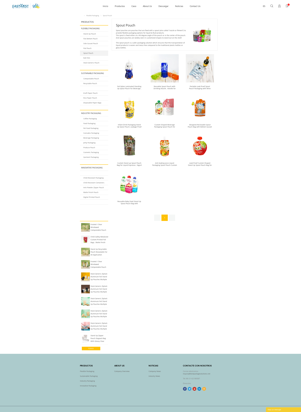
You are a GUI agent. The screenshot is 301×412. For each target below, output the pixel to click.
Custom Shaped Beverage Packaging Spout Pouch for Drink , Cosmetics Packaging (165, 127)
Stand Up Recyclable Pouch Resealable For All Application (99, 252)
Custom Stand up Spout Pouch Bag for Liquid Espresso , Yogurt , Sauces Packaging (129, 165)
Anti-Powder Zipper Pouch (93, 187)
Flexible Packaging (92, 15)
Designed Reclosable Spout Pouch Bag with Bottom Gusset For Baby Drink (200, 127)
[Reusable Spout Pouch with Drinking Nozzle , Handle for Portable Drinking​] (164, 68)
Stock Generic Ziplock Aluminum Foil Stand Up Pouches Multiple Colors (99, 277)
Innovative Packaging (92, 167)
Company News (155, 371)
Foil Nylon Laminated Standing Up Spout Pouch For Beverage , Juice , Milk (129, 88)
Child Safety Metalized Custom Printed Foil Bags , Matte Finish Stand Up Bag (99, 240)
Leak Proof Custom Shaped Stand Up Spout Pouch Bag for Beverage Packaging (200, 165)
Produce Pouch (89, 147)
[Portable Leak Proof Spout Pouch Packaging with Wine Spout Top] (200, 68)
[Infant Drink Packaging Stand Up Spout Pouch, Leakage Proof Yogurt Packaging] (129, 107)
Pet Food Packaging (90, 128)
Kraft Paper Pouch (90, 93)
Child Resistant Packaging (93, 178)
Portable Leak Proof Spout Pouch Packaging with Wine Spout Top (200, 88)
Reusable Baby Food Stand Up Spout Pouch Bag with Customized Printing (129, 203)
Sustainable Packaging (92, 73)
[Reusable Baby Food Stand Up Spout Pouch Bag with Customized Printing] (129, 183)
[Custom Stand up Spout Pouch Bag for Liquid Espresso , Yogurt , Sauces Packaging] (129, 145)
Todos (91, 348)
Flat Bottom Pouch (90, 39)
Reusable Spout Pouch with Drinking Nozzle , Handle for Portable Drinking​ (165, 88)
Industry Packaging (91, 113)
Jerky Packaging (89, 143)
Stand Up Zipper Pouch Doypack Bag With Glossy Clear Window (98, 338)
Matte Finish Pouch (90, 192)
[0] (287, 7)
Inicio (82, 15)
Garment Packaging (91, 157)
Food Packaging (89, 123)
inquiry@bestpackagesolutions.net (196, 374)
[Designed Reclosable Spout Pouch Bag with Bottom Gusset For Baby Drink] (200, 107)
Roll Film (86, 58)
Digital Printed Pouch (91, 197)
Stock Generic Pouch (91, 63)
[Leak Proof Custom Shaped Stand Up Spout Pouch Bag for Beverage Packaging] (200, 145)
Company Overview (121, 371)
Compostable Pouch (91, 78)
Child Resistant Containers (93, 183)
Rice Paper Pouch (90, 98)
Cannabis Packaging (91, 133)
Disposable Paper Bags (92, 103)
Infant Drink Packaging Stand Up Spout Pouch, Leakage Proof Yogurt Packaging (129, 127)
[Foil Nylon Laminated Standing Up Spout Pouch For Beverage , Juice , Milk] (129, 68)
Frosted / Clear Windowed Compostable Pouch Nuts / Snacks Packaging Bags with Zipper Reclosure (99, 227)
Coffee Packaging (90, 118)
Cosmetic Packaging (91, 152)
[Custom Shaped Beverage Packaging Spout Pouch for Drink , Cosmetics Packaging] (164, 107)
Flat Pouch (87, 48)
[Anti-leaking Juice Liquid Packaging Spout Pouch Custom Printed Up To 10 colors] (164, 145)
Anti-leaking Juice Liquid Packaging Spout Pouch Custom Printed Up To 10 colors (164, 165)
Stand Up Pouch (89, 34)
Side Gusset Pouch (90, 43)
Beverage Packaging (91, 138)
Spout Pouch (107, 15)
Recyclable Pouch (90, 83)
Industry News (154, 376)
